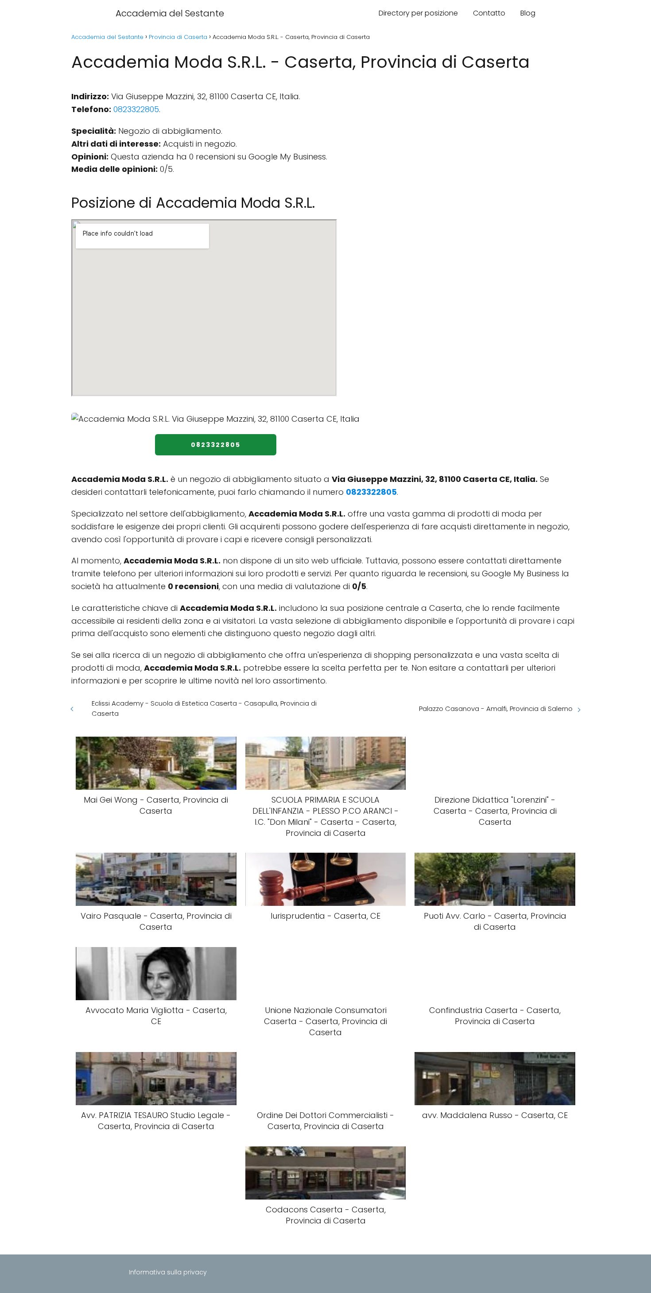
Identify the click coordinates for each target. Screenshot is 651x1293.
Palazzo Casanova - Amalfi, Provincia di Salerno (496, 708)
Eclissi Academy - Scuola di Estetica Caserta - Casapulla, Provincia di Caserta (204, 708)
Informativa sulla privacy (168, 1272)
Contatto (489, 13)
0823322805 (136, 109)
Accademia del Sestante (170, 13)
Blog (527, 13)
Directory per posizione (418, 13)
